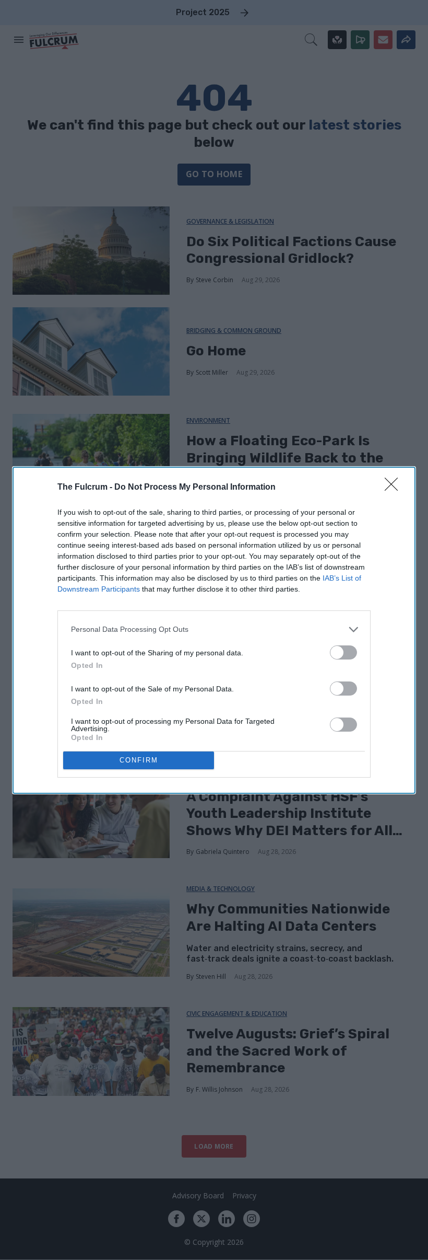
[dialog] (214, 630)
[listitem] (214, 629)
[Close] (395, 488)
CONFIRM (139, 760)
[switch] (343, 652)
